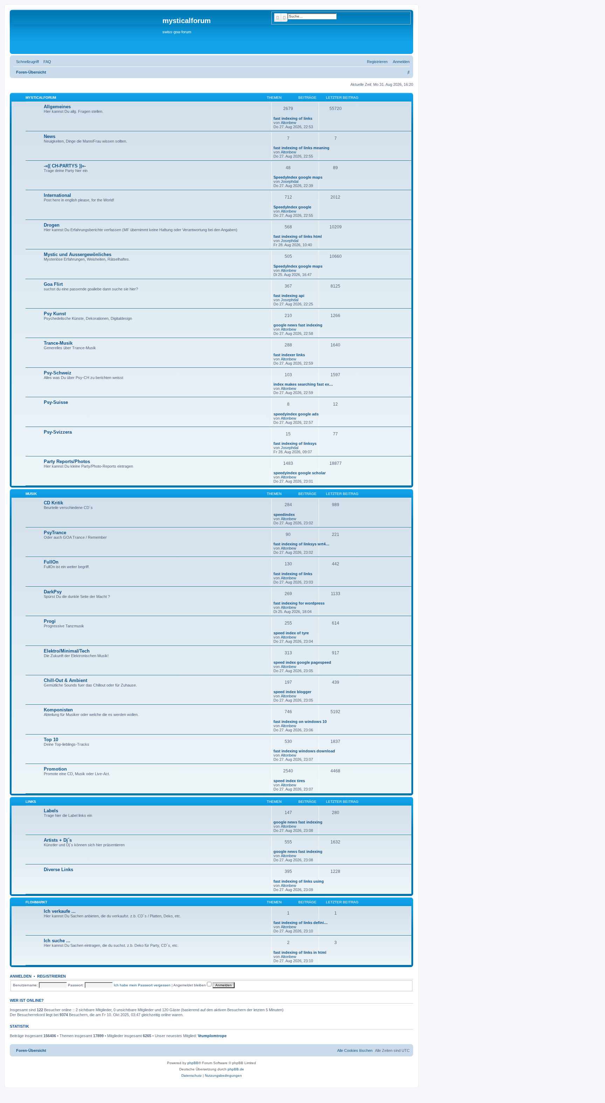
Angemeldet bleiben (190, 985)
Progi (50, 621)
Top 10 (51, 739)
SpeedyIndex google (292, 207)
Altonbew (288, 122)
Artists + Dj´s (58, 840)
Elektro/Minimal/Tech (67, 651)
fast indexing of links (292, 118)
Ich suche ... (57, 940)
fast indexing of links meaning (301, 148)
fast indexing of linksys (295, 443)
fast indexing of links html (297, 236)
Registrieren (51, 976)
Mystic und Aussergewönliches (77, 254)
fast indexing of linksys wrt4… (301, 544)
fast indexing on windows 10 (300, 721)
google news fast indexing (297, 325)
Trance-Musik (58, 343)
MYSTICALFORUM (41, 97)
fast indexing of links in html (299, 952)
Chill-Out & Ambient (65, 680)
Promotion (55, 769)
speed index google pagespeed (302, 662)
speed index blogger (292, 692)
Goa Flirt (53, 284)
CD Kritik (53, 502)
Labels (51, 810)
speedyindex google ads (296, 414)
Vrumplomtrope (212, 1036)
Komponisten (58, 709)
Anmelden (21, 976)
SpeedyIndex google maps (297, 177)
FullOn (51, 562)
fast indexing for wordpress (299, 603)
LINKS (31, 802)
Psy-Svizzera (58, 432)
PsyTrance (55, 532)
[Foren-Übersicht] (87, 32)
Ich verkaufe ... (60, 911)
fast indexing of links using (298, 881)
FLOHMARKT (36, 902)
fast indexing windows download (304, 751)
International (57, 195)
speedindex (284, 514)
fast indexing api (288, 296)
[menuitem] (46, 61)
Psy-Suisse (56, 402)
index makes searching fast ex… (303, 384)
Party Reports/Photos (67, 461)
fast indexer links (289, 355)
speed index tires (289, 781)
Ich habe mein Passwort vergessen (142, 985)
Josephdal (289, 181)
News (49, 136)
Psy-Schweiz (57, 372)
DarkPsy (53, 591)
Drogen (52, 225)
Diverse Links (58, 869)
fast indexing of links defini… (300, 923)
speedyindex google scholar (299, 473)
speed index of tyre (291, 633)
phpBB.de (236, 1069)
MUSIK (31, 494)
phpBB (193, 1063)
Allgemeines (57, 106)
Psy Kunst (55, 313)
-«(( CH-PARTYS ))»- (65, 165)
